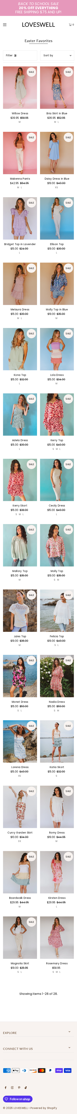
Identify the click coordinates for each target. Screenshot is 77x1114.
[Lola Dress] (57, 349)
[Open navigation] (9, 24)
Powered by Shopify (43, 1108)
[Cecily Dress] (57, 480)
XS (56, 187)
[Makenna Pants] (20, 153)
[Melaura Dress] (20, 284)
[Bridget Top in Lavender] (20, 218)
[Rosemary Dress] (57, 937)
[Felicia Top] (57, 610)
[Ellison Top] (57, 218)
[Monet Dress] (20, 676)
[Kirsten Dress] (57, 872)
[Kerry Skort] (20, 480)
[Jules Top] (20, 610)
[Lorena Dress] (20, 741)
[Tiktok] (26, 1088)
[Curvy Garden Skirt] (20, 807)
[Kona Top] (20, 349)
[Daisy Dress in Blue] (57, 153)
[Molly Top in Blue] (57, 284)
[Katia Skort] (57, 741)
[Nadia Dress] (57, 676)
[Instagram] (12, 1088)
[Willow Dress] (20, 87)
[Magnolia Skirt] (20, 937)
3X (19, 841)
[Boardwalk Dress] (20, 872)
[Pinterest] (19, 1088)
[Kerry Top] (57, 414)
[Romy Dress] (57, 807)
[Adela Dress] (20, 414)
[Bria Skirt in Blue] (57, 87)
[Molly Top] (57, 545)
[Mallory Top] (20, 545)
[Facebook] (5, 1088)
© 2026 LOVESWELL (15, 1108)
